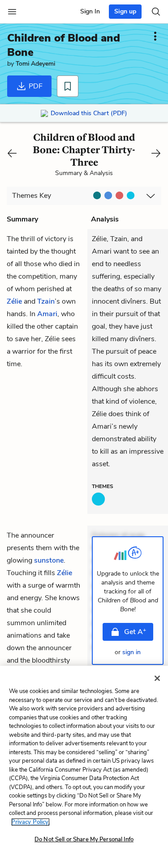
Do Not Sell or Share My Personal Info (84, 839)
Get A (135, 631)
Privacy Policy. (30, 822)
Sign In (90, 11)
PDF (35, 86)
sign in (131, 652)
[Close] (157, 678)
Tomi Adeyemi (35, 63)
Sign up (125, 11)
